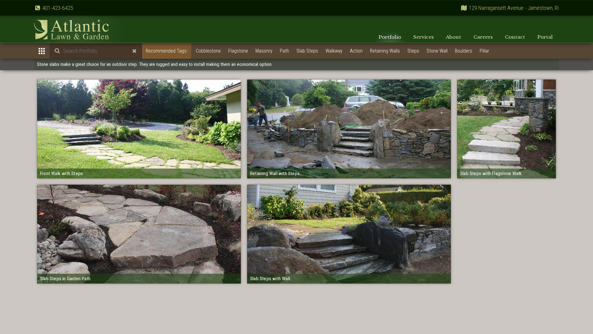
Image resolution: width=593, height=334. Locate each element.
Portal (545, 37)
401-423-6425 (57, 8)
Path (284, 51)
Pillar (484, 51)
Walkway (334, 51)
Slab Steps (307, 51)
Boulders (463, 51)
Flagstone (238, 51)
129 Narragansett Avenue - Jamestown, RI (514, 8)
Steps (413, 51)
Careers (483, 37)
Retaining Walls (385, 51)
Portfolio (390, 37)
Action (356, 51)
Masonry (263, 51)
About (453, 37)
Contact (515, 37)
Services (423, 37)
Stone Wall (437, 51)
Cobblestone (208, 51)
